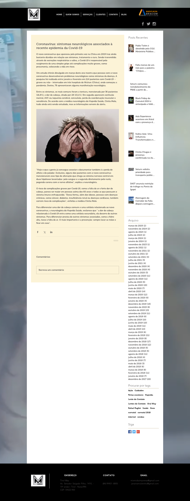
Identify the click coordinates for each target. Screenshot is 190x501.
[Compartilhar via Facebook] (37, 232)
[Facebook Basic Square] (129, 431)
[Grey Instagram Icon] (154, 23)
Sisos (152, 408)
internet (132, 417)
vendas (140, 417)
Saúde (145, 408)
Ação (130, 390)
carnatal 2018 (144, 412)
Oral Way (151, 404)
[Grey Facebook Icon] (142, 23)
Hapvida (149, 395)
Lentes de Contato (137, 404)
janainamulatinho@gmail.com (145, 483)
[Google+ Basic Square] (138, 431)
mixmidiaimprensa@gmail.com (145, 480)
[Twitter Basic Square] (134, 431)
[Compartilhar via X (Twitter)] (44, 232)
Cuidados (139, 390)
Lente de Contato (136, 399)
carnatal (132, 412)
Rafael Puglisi (134, 408)
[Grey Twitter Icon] (148, 23)
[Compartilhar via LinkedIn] (51, 232)
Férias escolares (135, 395)
